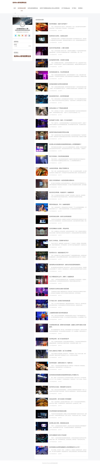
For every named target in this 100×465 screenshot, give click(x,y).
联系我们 (80, 8)
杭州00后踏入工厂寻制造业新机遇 (58, 108)
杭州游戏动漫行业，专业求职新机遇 (59, 72)
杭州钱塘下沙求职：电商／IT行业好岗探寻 (60, 120)
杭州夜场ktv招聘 (22, 8)
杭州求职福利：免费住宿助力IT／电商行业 (60, 363)
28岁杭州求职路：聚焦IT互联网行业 (59, 168)
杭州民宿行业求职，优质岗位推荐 (58, 36)
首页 (15, 8)
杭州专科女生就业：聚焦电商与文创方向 (60, 387)
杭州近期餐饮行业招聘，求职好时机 (59, 228)
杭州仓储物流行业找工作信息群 (57, 435)
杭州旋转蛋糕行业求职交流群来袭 (58, 84)
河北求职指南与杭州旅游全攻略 (57, 411)
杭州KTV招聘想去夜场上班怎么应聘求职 (49, 8)
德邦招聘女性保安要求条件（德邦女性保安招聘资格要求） (65, 264)
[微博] (26, 35)
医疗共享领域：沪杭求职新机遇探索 (59, 156)
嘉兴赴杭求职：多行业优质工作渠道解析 (60, 399)
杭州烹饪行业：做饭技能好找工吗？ (59, 252)
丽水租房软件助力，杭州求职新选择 (59, 96)
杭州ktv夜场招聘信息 (33, 8)
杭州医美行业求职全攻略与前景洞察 (59, 288)
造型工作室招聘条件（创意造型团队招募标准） (62, 180)
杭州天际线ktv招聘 (54, 463)
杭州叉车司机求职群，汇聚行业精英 (59, 48)
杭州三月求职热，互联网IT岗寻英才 (59, 240)
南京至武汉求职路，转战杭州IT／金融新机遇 (61, 192)
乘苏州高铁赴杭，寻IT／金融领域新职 (59, 204)
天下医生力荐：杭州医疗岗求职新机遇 (59, 300)
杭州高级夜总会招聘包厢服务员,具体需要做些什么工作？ (64, 447)
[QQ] (15, 35)
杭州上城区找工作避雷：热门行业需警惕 (60, 350)
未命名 (15, 44)
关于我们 (74, 8)
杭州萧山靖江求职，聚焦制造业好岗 (59, 423)
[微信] (19, 35)
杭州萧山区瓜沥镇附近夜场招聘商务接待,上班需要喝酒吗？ (65, 144)
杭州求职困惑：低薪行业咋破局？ (58, 24)
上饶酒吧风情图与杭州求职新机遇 (58, 312)
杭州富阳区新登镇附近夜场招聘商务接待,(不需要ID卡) (64, 375)
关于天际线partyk (65, 8)
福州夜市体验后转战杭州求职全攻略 (59, 132)
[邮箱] (22, 35)
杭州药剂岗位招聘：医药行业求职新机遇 (60, 216)
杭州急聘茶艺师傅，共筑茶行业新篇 (59, 60)
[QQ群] (29, 35)
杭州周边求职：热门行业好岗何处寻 (59, 338)
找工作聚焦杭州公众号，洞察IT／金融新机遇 (61, 276)
